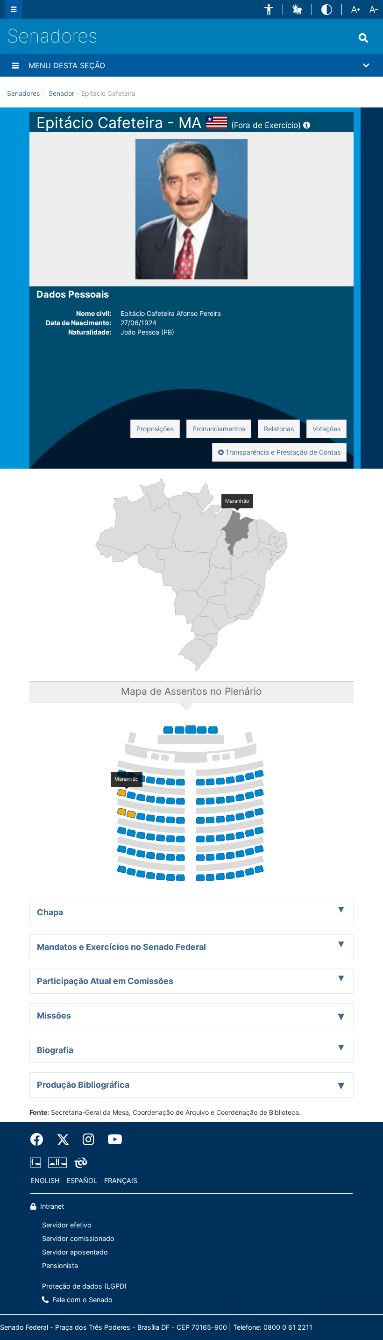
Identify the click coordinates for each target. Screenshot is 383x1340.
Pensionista (60, 1265)
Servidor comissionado (78, 1238)
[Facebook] (40, 1139)
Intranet (51, 1206)
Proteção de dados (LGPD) (84, 1286)
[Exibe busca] (363, 38)
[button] (268, 9)
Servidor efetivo (67, 1225)
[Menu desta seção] (15, 65)
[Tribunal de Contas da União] (79, 1162)
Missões (54, 1015)
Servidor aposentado (75, 1252)
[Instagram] (88, 1139)
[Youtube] (111, 1139)
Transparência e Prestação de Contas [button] (282, 452)
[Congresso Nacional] (57, 1162)
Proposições (155, 429)
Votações (326, 429)
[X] (63, 1139)
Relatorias (279, 429)
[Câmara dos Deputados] (37, 1162)
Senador (61, 93)
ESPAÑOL (81, 1180)
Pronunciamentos (218, 429)
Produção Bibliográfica (83, 1085)
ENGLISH (45, 1180)
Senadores (52, 35)
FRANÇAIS (120, 1180)
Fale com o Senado (81, 1300)
